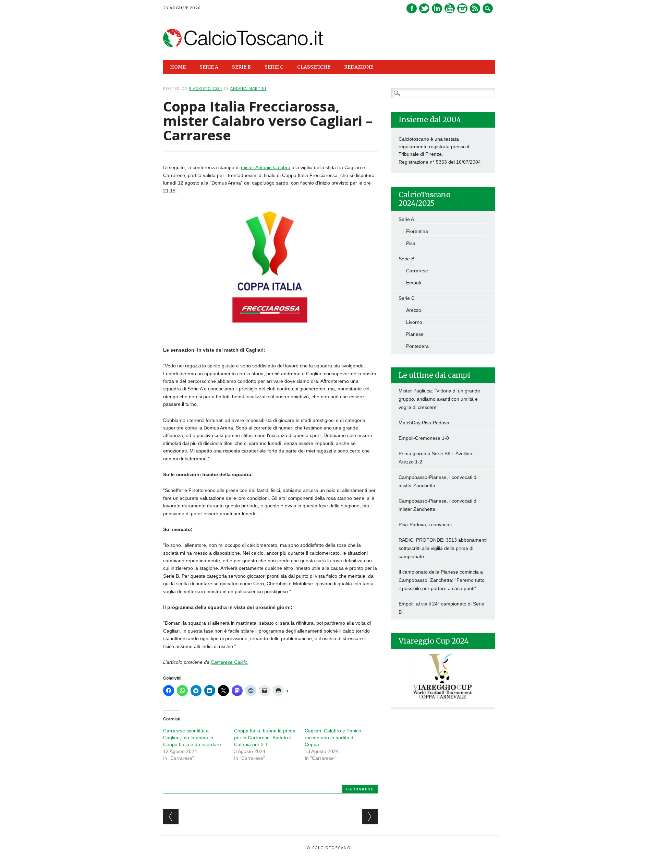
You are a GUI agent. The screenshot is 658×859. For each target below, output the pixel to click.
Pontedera (417, 346)
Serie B (406, 258)
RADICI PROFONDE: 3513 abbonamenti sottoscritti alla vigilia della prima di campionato (443, 548)
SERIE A (208, 67)
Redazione (358, 67)
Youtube (449, 8)
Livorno (414, 322)
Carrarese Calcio (229, 662)
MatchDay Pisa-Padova (424, 422)
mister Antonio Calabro (265, 167)
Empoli (413, 282)
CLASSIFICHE (313, 67)
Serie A (406, 219)
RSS (475, 8)
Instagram (462, 8)
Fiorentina (417, 231)
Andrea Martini (248, 88)
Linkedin (437, 8)
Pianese (415, 334)
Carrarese (360, 789)
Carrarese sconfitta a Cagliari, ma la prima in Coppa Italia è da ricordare (192, 737)
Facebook (411, 8)
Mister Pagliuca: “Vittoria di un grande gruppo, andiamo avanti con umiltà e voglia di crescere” (439, 399)
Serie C (407, 298)
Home (178, 67)
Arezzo (413, 310)
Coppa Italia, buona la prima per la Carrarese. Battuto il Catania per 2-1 (264, 737)
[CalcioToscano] (243, 45)
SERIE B (241, 67)
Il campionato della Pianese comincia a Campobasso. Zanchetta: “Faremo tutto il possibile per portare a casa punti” (442, 580)
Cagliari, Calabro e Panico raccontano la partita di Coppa (333, 737)
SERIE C (274, 67)
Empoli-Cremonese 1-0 (424, 438)
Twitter (424, 8)
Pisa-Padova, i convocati (425, 524)
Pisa (410, 243)
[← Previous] (171, 816)
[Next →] (370, 816)
